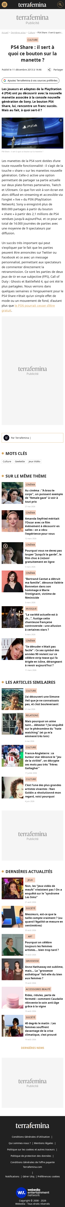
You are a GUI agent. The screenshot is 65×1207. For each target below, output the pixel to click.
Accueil (5, 32)
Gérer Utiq (28, 1176)
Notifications (12, 1176)
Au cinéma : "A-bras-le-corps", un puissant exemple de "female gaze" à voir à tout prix (44, 496)
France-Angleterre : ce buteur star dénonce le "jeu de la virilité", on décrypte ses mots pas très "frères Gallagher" (43, 760)
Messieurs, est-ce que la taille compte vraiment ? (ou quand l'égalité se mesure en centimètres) (44, 919)
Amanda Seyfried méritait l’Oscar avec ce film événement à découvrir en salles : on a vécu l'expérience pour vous (42, 526)
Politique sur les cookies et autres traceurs (31, 1149)
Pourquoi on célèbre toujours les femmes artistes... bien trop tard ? (42, 946)
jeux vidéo (34, 461)
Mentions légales (43, 1143)
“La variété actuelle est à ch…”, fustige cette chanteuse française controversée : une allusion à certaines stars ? (43, 622)
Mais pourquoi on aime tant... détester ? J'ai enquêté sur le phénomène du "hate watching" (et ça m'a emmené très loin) (44, 728)
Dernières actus (18, 32)
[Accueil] (32, 4)
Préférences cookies (49, 1176)
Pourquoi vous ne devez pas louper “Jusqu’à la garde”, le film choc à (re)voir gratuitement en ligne (43, 556)
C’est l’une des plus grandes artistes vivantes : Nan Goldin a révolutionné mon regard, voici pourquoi (43, 790)
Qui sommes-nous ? (20, 1143)
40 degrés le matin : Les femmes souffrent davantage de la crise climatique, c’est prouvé (40, 1028)
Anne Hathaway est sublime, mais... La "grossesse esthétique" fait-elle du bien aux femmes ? (44, 972)
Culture (31, 32)
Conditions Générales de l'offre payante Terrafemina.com (32, 1164)
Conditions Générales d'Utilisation (31, 1136)
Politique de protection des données (31, 1155)
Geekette (20, 461)
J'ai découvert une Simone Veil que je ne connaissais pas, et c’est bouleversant (42, 700)
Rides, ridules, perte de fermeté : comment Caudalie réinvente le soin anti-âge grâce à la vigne (44, 1000)
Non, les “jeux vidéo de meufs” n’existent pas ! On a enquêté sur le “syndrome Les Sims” (43, 891)
